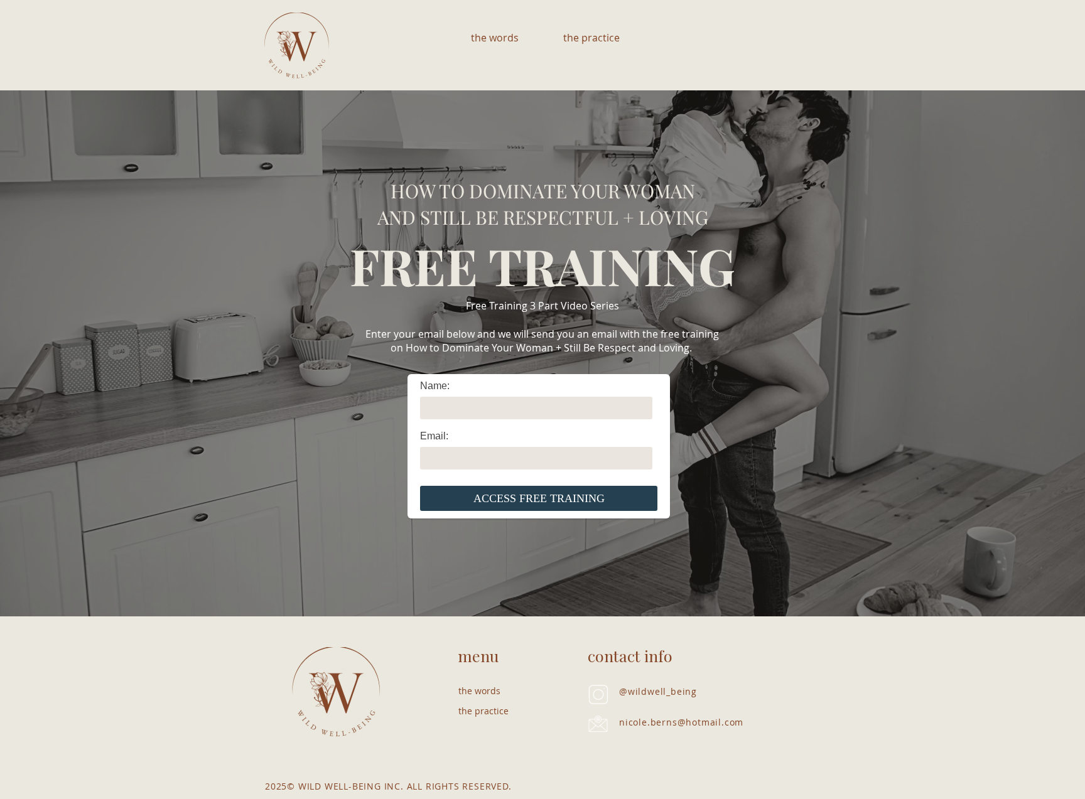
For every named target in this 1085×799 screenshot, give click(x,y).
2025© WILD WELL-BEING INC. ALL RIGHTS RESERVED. (388, 786)
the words (479, 691)
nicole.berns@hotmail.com (681, 722)
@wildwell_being (658, 691)
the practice (483, 711)
